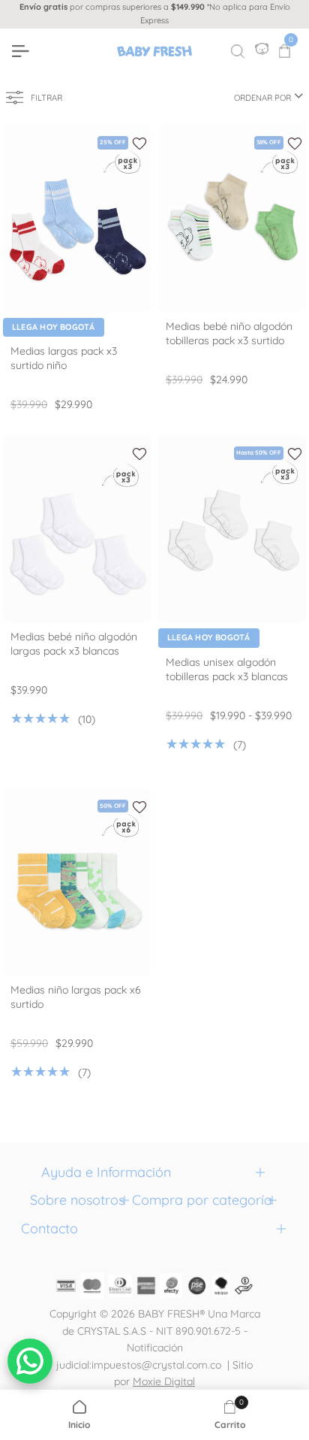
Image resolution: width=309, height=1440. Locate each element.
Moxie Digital (164, 1381)
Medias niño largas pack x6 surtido (75, 997)
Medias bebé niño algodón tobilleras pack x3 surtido (229, 333)
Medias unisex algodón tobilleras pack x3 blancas (227, 669)
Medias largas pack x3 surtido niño (63, 358)
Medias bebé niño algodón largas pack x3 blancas (73, 644)
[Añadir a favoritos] (139, 143)
